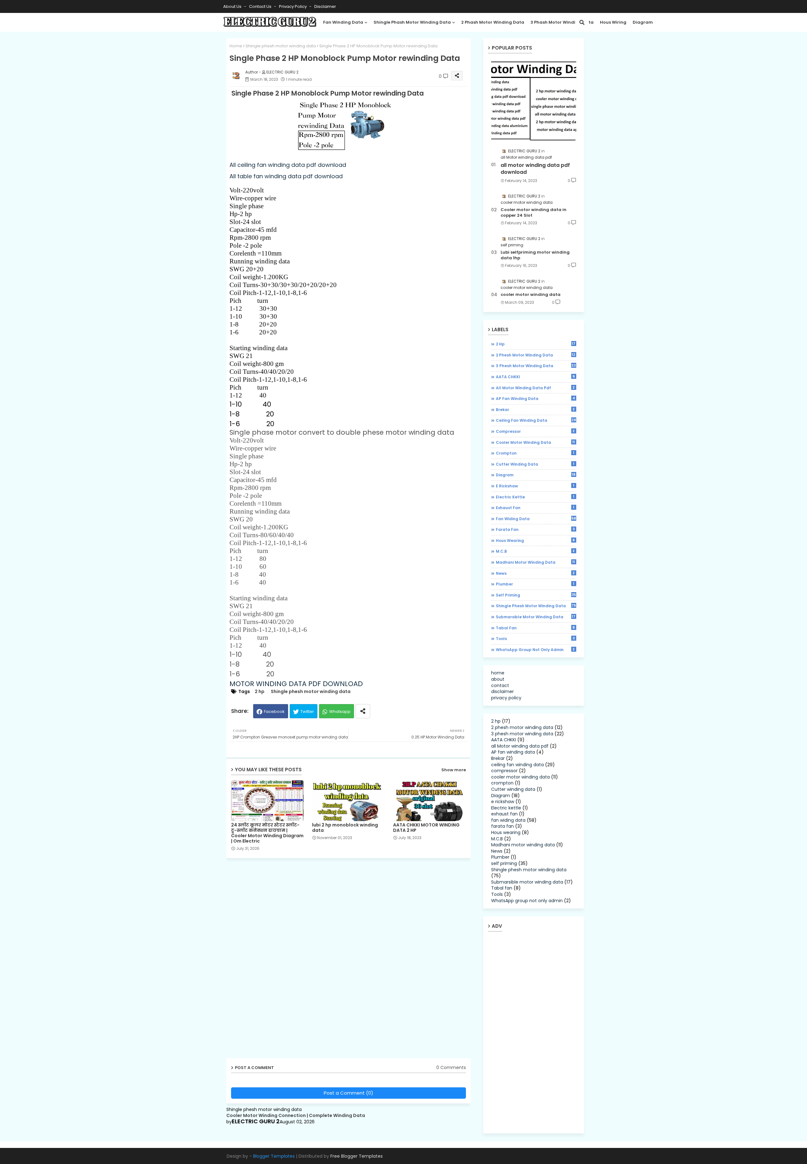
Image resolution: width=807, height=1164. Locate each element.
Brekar (535, 409)
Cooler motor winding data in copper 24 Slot (533, 212)
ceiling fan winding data (536, 420)
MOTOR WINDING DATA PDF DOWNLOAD (296, 683)
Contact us (260, 6)
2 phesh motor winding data (536, 355)
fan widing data (536, 518)
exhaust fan (535, 507)
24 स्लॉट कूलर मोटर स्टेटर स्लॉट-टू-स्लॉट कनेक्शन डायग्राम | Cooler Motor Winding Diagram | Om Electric (267, 833)
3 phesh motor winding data (536, 365)
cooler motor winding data (530, 294)
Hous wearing (535, 540)
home (497, 673)
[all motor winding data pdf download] (533, 99)
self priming (536, 595)
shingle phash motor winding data (412, 22)
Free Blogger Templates (356, 1156)
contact (500, 685)
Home (235, 46)
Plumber (535, 584)
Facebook (274, 711)
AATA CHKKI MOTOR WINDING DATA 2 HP (426, 827)
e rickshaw (535, 486)
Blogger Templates (274, 1156)
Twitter (307, 711)
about (497, 679)
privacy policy (506, 698)
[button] (582, 22)
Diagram (643, 22)
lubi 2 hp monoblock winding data (345, 827)
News (535, 573)
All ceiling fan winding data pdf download (287, 165)
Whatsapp (340, 711)
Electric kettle (535, 497)
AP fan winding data (535, 398)
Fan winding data (343, 22)
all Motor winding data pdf (535, 388)
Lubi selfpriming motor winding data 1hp (535, 255)
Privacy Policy (293, 6)
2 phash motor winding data (492, 22)
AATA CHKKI (535, 376)
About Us (232, 6)
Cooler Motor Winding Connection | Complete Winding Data (295, 1115)
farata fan (535, 529)
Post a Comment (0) (348, 1093)
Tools (535, 638)
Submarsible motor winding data (536, 617)
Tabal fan (535, 628)
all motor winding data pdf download (535, 169)
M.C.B (535, 551)
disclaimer (325, 6)
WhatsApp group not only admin (535, 649)
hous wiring (613, 22)
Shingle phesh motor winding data (281, 46)
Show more (453, 770)
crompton (535, 453)
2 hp (259, 692)
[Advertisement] (275, 960)
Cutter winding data (535, 464)
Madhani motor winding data (535, 562)
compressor (535, 431)
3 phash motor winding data (562, 22)
